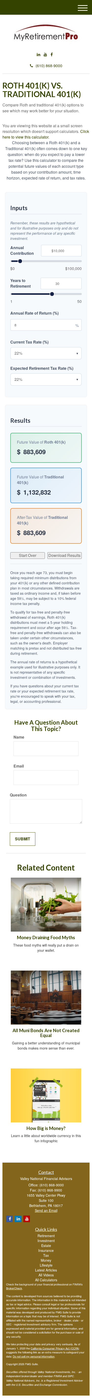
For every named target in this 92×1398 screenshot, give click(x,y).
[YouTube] (45, 54)
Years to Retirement (20, 283)
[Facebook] (52, 54)
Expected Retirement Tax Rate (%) (41, 368)
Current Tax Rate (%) (29, 342)
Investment (46, 1240)
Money (46, 1260)
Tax (46, 1255)
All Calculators (46, 1279)
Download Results (64, 555)
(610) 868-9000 (49, 65)
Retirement (46, 1235)
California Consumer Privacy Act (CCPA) (55, 1348)
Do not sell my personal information (33, 1356)
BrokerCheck (14, 1288)
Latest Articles (46, 1270)
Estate (46, 1245)
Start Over (27, 555)
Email (18, 766)
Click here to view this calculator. (45, 134)
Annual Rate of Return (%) (34, 313)
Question (18, 795)
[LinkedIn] (38, 54)
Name (18, 737)
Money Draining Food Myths (46, 937)
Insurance (46, 1250)
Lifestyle (46, 1265)
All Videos (46, 1274)
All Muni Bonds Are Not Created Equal (46, 1033)
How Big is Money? (46, 1128)
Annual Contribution (22, 250)
